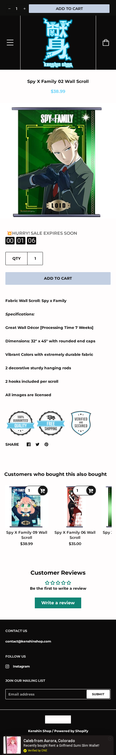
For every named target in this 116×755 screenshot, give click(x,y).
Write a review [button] (58, 602)
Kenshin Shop (39, 731)
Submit (98, 694)
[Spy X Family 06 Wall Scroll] (75, 506)
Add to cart (58, 278)
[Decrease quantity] (9, 9)
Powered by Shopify (71, 731)
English (55, 720)
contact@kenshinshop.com (28, 641)
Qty (16, 258)
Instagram (21, 666)
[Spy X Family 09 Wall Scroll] (27, 506)
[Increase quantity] (24, 9)
